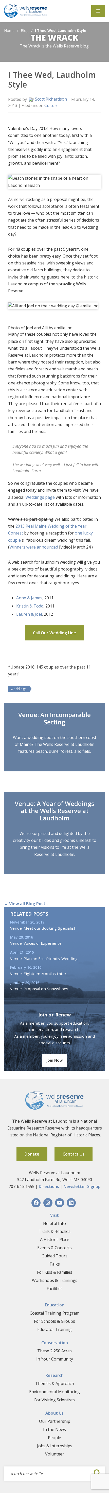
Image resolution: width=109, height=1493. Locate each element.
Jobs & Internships (54, 1446)
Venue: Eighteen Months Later (38, 973)
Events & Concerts (54, 1248)
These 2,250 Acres (54, 1351)
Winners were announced (33, 547)
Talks (54, 1264)
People (54, 1437)
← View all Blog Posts (25, 903)
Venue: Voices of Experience (36, 943)
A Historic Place (54, 1239)
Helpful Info (54, 1223)
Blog (25, 30)
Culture (51, 105)
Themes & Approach (54, 1383)
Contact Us (73, 1154)
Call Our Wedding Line (54, 633)
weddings (19, 688)
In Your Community (54, 1359)
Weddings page (40, 497)
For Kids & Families (54, 1272)
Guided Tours (54, 1256)
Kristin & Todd (29, 606)
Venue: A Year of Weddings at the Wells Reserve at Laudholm (54, 810)
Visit (54, 1215)
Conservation (54, 1342)
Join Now (54, 1060)
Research (54, 1375)
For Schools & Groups (54, 1321)
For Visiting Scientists (54, 1400)
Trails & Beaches (54, 1231)
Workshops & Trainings (54, 1280)
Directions (49, 1186)
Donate (32, 1154)
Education (54, 1305)
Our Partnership (54, 1421)
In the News (54, 1429)
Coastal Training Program (54, 1313)
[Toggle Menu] (98, 11)
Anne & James (29, 598)
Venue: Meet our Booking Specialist (42, 928)
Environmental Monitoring (54, 1391)
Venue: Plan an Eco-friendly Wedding (44, 958)
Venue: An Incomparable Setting (54, 718)
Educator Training (54, 1329)
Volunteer (54, 1454)
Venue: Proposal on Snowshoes (39, 988)
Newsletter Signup (82, 1186)
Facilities (55, 1288)
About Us (54, 1413)
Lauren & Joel (29, 614)
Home (9, 30)
